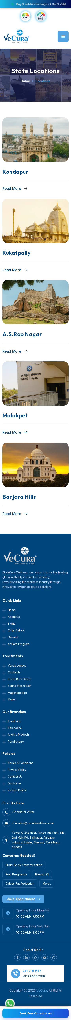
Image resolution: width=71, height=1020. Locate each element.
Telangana (15, 727)
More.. (47, 883)
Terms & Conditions (20, 763)
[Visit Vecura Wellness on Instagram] (53, 957)
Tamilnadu (14, 721)
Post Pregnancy (16, 874)
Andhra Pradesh (18, 734)
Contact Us (15, 776)
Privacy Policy (17, 769)
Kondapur (15, 171)
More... (12, 699)
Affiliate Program (18, 644)
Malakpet (15, 415)
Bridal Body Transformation (24, 865)
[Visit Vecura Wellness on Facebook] (17, 957)
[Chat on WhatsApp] (10, 1002)
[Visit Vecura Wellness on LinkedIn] (26, 957)
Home (25, 81)
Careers (13, 637)
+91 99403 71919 (23, 812)
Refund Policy (17, 790)
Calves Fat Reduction (20, 883)
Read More (12, 189)
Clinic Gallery (16, 630)
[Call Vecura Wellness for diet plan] (15, 973)
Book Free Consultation (36, 1013)
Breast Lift (42, 874)
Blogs (11, 623)
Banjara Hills (19, 496)
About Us (14, 616)
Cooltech (14, 672)
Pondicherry (16, 741)
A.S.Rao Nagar (22, 334)
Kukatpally (16, 252)
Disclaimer (14, 783)
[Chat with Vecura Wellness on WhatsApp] (35, 957)
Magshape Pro (17, 692)
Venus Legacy (17, 665)
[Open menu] (63, 36)
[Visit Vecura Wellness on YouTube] (44, 957)
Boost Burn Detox (19, 679)
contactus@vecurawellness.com (33, 823)
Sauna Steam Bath (19, 685)
